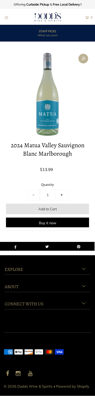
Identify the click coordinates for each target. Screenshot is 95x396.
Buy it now (47, 223)
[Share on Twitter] (47, 246)
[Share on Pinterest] (79, 246)
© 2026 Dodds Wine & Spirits (28, 386)
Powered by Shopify (72, 386)
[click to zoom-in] (83, 58)
